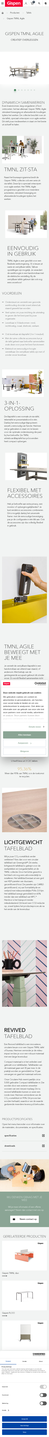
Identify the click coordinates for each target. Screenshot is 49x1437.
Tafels (28, 12)
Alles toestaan (24, 735)
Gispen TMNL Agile (16, 18)
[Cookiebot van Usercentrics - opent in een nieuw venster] (35, 683)
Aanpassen (23, 743)
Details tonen (35, 727)
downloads (9, 1146)
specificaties (10, 1136)
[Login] (26, 3)
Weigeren (24, 751)
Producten (14, 12)
